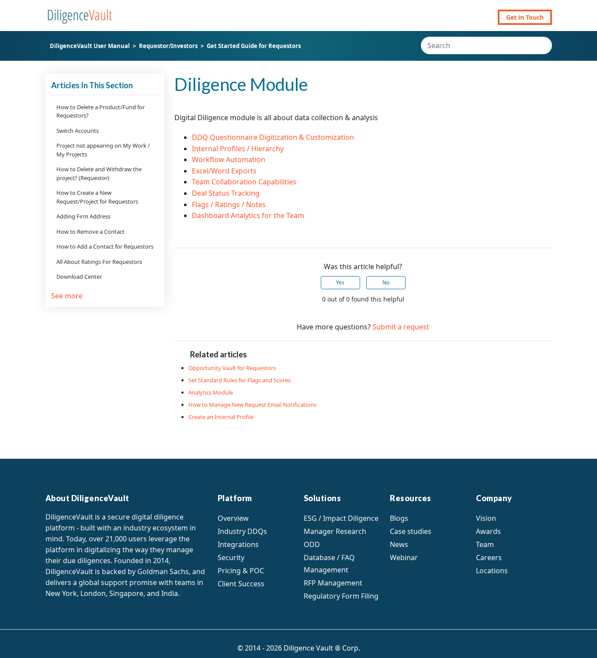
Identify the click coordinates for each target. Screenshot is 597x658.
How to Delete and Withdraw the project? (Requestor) (99, 173)
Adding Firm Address (83, 216)
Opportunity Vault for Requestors (232, 368)
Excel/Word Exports (224, 171)
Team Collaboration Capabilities (244, 182)
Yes (340, 282)
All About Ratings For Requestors (99, 262)
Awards (488, 531)
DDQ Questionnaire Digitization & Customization (273, 137)
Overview (233, 518)
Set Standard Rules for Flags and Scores (239, 380)
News (399, 544)
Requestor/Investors (168, 46)
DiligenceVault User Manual (90, 46)
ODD (312, 544)
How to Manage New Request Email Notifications (252, 405)
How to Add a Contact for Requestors (104, 246)
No (385, 282)
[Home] (80, 12)
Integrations (238, 544)
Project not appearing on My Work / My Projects (103, 150)
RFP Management (333, 583)
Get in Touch (525, 17)
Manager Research (335, 531)
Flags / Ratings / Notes (229, 204)
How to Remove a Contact (90, 231)
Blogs (399, 518)
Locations (492, 570)
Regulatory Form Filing (341, 596)
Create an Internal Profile (220, 417)
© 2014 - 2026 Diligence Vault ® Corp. (298, 648)
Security (231, 557)
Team (485, 544)
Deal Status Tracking (226, 193)
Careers (489, 557)
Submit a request (400, 327)
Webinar (404, 557)
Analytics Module (210, 392)
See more (67, 296)
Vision (486, 518)
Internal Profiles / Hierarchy (238, 148)
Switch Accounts (77, 131)
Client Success (241, 584)
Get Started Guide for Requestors (254, 46)
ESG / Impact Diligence (341, 518)
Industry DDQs (242, 531)
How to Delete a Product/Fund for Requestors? (100, 111)
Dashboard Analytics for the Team (248, 215)
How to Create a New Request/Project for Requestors (97, 197)
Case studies (410, 531)
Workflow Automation (228, 159)
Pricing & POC (241, 570)
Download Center (79, 277)
